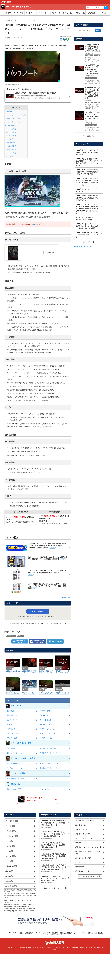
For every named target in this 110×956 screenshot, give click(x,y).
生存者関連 (12, 149)
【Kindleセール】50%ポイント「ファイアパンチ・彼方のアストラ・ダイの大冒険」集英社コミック (53, 879)
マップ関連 (12, 136)
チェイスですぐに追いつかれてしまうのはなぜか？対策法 (87, 218)
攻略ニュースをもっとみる (53, 888)
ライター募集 (66, 947)
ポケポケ (78, 842)
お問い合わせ (83, 947)
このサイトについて (11, 947)
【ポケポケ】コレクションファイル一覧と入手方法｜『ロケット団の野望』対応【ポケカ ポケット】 (53, 846)
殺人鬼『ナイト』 (14, 122)
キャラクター (11, 836)
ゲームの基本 (6, 13)
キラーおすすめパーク (48, 748)
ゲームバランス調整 (14, 118)
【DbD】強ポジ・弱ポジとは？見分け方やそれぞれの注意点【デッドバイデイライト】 (87, 198)
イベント (9, 826)
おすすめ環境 (45, 711)
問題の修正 (11, 125)
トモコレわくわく (81, 829)
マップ (9, 861)
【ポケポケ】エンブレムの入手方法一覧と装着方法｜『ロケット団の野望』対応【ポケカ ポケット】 (53, 824)
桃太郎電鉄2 (79, 867)
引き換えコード (13, 729)
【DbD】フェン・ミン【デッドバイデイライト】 (87, 190)
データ (9, 851)
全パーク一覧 (67, 13)
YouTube (96, 947)
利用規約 (28, 947)
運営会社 (58, 947)
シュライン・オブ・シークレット (20, 733)
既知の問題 (11, 142)
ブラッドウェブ (46, 720)
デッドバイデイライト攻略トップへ (35, 799)
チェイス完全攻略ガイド (49, 763)
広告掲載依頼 (75, 947)
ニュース (21, 635)
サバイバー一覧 (55, 13)
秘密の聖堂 (91, 13)
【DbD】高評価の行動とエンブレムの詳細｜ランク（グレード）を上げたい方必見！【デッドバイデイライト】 (87, 162)
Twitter (90, 947)
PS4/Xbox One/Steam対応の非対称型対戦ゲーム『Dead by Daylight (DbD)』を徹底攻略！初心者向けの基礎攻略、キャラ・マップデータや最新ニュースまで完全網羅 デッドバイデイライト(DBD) (55, 933)
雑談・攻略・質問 (14, 789)
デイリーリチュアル (47, 729)
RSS (101, 947)
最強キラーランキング (15, 753)
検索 (106, 7)
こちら (32, 224)
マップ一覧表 (18, 13)
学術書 (9, 871)
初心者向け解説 (13, 715)
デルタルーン (79, 862)
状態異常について (14, 724)
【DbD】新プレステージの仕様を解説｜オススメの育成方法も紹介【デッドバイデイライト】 (87, 172)
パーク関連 (12, 132)
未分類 (8, 881)
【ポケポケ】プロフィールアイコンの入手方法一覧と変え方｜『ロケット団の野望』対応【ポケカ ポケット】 (53, 868)
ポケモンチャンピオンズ (83, 838)
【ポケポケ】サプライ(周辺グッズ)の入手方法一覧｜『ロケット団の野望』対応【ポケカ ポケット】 (53, 857)
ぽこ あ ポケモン (81, 825)
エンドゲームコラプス (48, 733)
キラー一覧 (43, 13)
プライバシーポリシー (39, 947)
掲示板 (104, 13)
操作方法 (10, 711)
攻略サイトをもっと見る (88, 876)
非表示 (18, 107)
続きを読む (51, 252)
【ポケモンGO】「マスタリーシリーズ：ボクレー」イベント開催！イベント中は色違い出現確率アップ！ (53, 835)
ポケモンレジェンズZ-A (83, 834)
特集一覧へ (67, 597)
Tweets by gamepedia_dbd (83, 246)
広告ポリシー (50, 947)
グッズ (8, 841)
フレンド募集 (45, 789)
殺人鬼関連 (12, 129)
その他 (10, 139)
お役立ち (10, 831)
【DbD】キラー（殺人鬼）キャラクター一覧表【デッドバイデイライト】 (87, 235)
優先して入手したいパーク (50, 753)
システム (9, 846)
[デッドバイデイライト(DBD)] (32, 9)
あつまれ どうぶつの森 (83, 858)
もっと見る (87, 136)
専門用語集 (44, 715)
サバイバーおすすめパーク (17, 768)
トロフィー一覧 (79, 13)
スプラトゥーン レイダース (84, 821)
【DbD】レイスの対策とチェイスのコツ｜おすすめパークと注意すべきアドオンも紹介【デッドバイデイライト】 (87, 181)
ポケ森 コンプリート (82, 871)
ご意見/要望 (21, 947)
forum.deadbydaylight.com (15, 84)
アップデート (30, 13)
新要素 (9, 112)
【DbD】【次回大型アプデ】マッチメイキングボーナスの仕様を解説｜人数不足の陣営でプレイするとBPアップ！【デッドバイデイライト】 (87, 209)
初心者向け (10, 866)
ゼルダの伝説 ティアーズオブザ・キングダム (88, 852)
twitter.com (11, 209)
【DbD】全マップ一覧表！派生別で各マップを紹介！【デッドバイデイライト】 (87, 152)
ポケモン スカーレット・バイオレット (88, 847)
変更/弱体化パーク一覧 (16, 779)
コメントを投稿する (37, 611)
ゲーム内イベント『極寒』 (17, 115)
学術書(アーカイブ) (47, 724)
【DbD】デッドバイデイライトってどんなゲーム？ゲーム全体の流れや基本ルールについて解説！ (87, 226)
